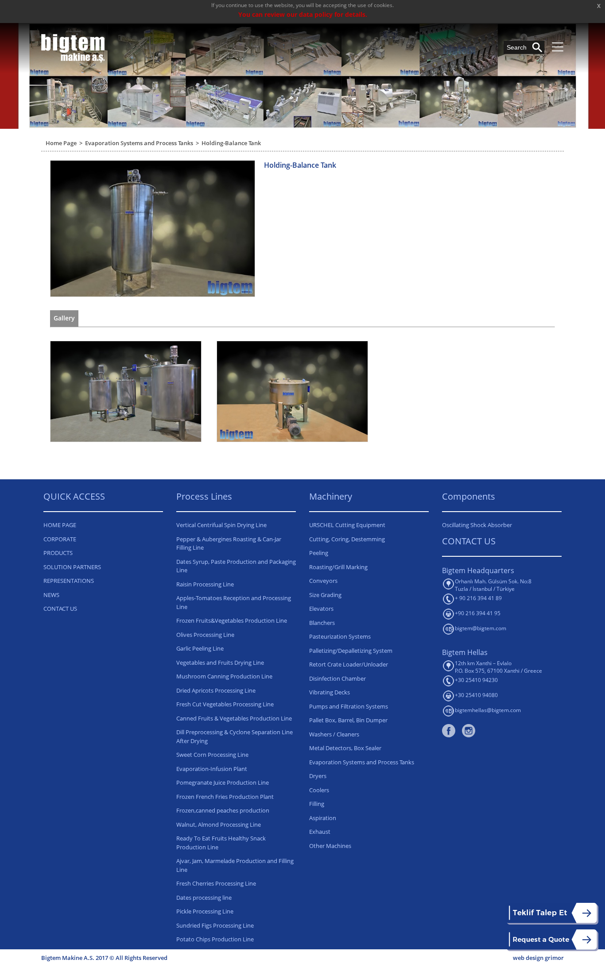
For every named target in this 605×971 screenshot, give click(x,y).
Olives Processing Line (205, 635)
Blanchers (322, 623)
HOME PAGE (59, 525)
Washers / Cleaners (334, 734)
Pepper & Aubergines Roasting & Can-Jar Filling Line (228, 543)
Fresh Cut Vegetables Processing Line (225, 704)
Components (468, 496)
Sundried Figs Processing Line (215, 925)
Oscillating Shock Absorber (477, 525)
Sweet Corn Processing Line (212, 755)
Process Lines (204, 496)
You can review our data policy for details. (302, 14)
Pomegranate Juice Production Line (222, 782)
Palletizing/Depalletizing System (350, 651)
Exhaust (319, 832)
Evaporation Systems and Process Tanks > (143, 143)
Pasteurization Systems (340, 636)
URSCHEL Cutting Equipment (347, 525)
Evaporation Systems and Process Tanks (361, 762)
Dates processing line (204, 898)
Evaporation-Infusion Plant (211, 769)
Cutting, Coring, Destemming (347, 539)
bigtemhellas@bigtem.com (488, 710)
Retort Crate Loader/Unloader (348, 664)
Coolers (319, 790)
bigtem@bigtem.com (480, 628)
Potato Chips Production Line (215, 939)
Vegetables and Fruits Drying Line (220, 663)
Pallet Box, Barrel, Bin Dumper (348, 720)
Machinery (330, 496)
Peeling (318, 553)
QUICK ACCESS (74, 496)
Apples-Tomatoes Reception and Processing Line (233, 602)
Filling (316, 804)
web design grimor (538, 958)
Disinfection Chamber (337, 678)
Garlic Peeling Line (200, 648)
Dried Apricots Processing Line (216, 690)
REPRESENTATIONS (68, 581)
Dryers (317, 776)
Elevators (321, 609)
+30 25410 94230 (476, 680)
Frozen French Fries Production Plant (225, 797)
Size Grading (325, 595)
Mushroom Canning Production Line (224, 676)
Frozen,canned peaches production (222, 810)
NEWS (51, 595)
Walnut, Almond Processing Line (218, 824)
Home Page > (65, 143)
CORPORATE (59, 539)
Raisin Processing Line (205, 584)
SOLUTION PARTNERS (72, 567)
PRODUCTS (58, 553)
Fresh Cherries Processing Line (216, 883)
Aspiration (322, 818)
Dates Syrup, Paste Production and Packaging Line (236, 566)
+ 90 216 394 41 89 (478, 598)
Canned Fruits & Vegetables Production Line (234, 718)
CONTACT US (60, 609)
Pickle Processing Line (204, 911)
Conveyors (323, 581)
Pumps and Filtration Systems (348, 706)
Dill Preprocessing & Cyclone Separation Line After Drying (234, 736)
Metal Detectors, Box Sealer (345, 748)
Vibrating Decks (329, 692)
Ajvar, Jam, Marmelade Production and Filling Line (235, 865)
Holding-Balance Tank (231, 143)
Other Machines (330, 846)
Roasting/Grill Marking (338, 567)
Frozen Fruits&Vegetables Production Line (231, 620)
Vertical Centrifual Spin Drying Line (221, 525)
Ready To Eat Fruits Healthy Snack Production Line (221, 842)
